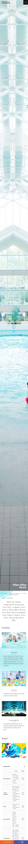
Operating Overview (14, 594)
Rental (5, 593)
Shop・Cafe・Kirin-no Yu (14, 593)
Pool (2, 593)
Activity (24, 593)
